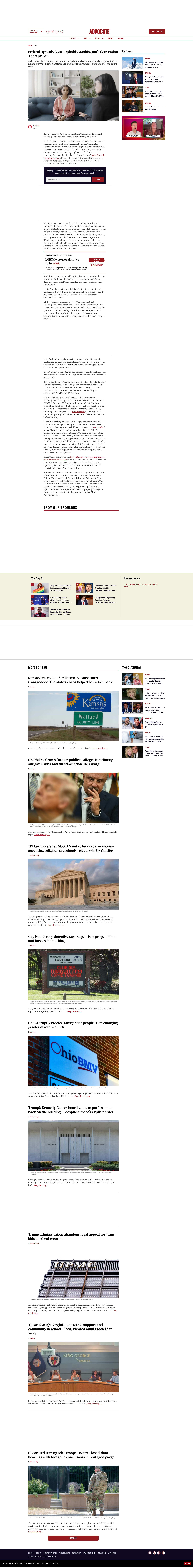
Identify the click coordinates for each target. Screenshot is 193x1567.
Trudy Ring (37, 125)
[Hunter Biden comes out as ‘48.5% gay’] (132, 106)
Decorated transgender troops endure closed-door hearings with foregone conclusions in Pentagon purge (71, 1454)
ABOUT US (38, 1553)
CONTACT (30, 1553)
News (85, 38)
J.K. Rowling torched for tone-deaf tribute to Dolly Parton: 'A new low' (155, 682)
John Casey (32, 1338)
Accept (187, 1563)
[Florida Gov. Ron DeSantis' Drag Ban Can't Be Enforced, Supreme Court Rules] (84, 588)
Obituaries (148, 718)
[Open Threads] (57, 31)
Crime (147, 87)
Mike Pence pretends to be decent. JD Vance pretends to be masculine (154, 66)
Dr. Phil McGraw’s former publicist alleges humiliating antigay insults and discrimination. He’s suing (70, 761)
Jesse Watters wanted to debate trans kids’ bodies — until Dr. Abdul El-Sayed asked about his (155, 712)
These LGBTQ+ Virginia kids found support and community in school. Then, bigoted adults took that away (70, 1329)
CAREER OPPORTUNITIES (50, 1553)
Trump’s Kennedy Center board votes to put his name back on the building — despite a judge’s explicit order (71, 1109)
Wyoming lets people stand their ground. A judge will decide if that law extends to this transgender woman (154, 96)
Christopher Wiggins (35, 855)
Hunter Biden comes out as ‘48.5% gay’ (155, 108)
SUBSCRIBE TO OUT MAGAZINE (33, 31)
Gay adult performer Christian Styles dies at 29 (154, 724)
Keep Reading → (100, 748)
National (148, 73)
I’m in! (98, 179)
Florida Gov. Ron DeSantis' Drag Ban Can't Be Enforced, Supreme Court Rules (105, 589)
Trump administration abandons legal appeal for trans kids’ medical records (71, 1236)
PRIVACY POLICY (76, 1553)
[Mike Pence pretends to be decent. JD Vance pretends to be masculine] (132, 63)
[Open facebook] (48, 31)
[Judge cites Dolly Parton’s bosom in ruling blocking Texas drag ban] (40, 588)
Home (30, 45)
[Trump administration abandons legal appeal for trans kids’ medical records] (73, 1272)
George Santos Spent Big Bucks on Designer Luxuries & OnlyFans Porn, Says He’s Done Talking (105, 601)
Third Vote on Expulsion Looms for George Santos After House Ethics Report (60, 612)
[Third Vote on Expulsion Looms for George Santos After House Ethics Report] (40, 612)
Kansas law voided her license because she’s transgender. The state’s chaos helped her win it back (70, 679)
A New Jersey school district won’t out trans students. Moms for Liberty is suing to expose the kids (61, 601)
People (147, 675)
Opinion (121, 38)
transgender (98, 427)
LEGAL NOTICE (112, 1553)
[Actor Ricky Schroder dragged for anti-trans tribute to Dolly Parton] (132, 752)
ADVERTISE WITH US (64, 1553)
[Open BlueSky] (52, 31)
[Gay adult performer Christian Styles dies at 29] (132, 723)
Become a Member (96, 260)
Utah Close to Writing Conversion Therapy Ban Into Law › (141, 585)
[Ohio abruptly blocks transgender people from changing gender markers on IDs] (73, 1061)
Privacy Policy (40, 1563)
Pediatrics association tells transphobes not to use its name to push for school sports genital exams (154, 741)
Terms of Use (54, 1563)
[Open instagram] (61, 31)
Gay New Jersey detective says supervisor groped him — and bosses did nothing (72, 938)
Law (35, 45)
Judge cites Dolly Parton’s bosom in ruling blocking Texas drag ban (60, 588)
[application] (143, 128)
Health (97, 38)
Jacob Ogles (33, 687)
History (110, 38)
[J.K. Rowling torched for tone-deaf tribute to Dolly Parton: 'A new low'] (132, 679)
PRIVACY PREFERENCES (89, 1553)
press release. (78, 411)
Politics (73, 38)
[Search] (146, 31)
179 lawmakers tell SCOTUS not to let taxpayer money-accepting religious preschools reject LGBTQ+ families (71, 848)
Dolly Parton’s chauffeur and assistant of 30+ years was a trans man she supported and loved (155, 698)
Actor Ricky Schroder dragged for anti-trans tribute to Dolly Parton (154, 753)
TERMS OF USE (102, 1553)
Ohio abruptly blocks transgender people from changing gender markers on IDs (73, 1024)
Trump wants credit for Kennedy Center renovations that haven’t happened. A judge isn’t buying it (155, 81)
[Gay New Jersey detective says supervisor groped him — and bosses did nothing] (73, 974)
